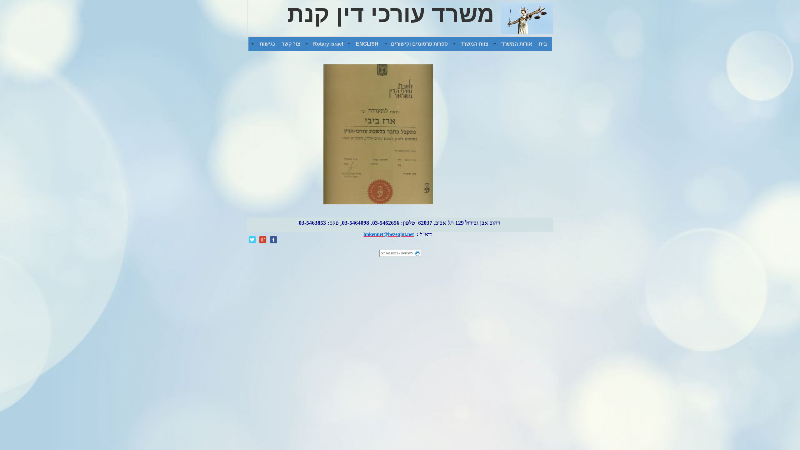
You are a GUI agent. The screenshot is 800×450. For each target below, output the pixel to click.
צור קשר (291, 44)
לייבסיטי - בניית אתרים (397, 253)
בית (543, 44)
